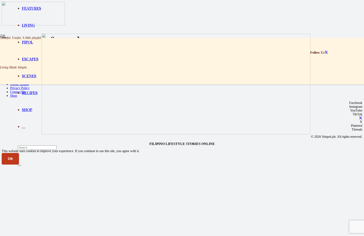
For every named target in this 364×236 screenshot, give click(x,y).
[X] (326, 52)
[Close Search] (19, 165)
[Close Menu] (23, 128)
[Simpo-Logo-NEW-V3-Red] (176, 133)
